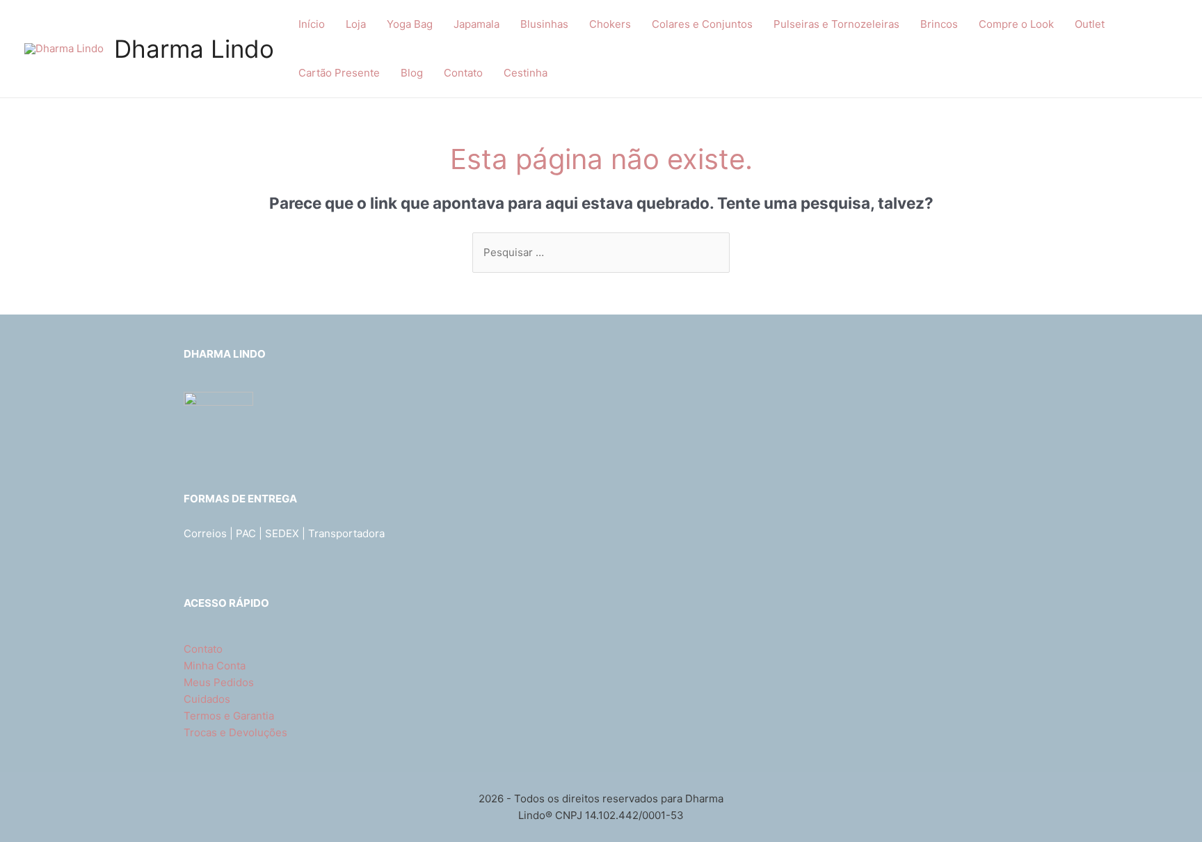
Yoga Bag (410, 24)
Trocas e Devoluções (235, 732)
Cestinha (525, 72)
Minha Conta (215, 665)
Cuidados (207, 699)
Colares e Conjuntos (702, 24)
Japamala (476, 24)
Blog (412, 72)
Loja (356, 24)
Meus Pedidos (219, 682)
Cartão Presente (339, 72)
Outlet (1090, 24)
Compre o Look (1016, 24)
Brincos (939, 24)
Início (311, 24)
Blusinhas (544, 24)
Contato (463, 72)
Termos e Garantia (229, 715)
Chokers (610, 24)
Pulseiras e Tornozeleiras (836, 24)
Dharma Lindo (194, 48)
